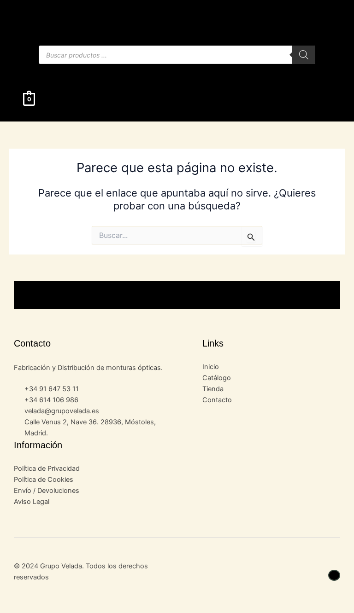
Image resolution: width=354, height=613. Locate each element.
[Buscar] (303, 55)
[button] (177, 72)
